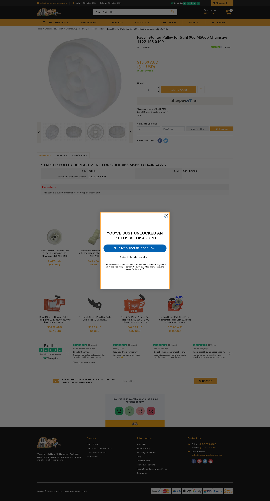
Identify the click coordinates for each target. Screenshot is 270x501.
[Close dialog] (166, 215)
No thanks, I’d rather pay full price (135, 257)
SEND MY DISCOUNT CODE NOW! (135, 248)
